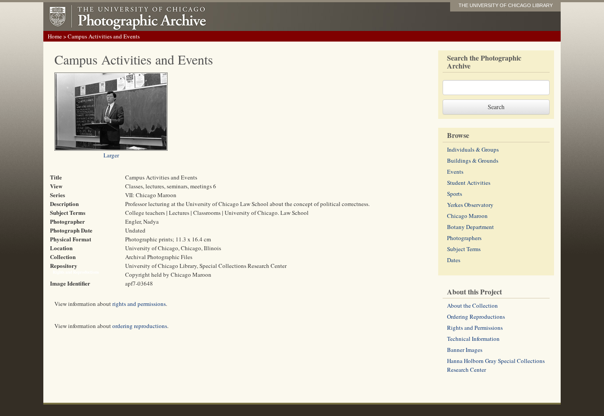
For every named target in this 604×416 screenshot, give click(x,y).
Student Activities (468, 183)
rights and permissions (139, 304)
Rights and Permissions (475, 328)
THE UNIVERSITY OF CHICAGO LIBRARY (506, 5)
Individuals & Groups (473, 149)
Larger (111, 155)
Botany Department (470, 227)
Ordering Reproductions (476, 317)
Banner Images (464, 350)
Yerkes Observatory (470, 205)
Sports (454, 194)
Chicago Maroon (467, 216)
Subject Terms (464, 249)
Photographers (464, 238)
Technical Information (473, 339)
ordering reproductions (139, 326)
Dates (453, 260)
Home (55, 36)
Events (455, 172)
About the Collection (472, 305)
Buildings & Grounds (472, 160)
